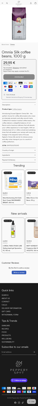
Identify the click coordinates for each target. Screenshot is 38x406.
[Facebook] (15, 402)
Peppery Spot (15, 398)
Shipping (16, 68)
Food (4, 332)
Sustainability (8, 342)
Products (6, 335)
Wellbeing (6, 339)
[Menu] (2, 3)
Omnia (12, 44)
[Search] (7, 3)
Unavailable (19, 77)
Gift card (6, 311)
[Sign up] (34, 352)
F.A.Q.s (4, 305)
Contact (6, 302)
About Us (6, 298)
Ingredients (6, 155)
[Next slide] (34, 187)
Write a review (19, 272)
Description (6, 105)
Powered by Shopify (25, 398)
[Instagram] (19, 402)
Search (5, 295)
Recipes (5, 329)
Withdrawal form (10, 315)
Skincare (6, 326)
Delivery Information (11, 308)
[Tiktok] (22, 402)
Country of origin (8, 150)
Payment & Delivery (8, 160)
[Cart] (35, 3)
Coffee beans (17, 109)
